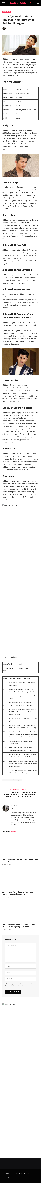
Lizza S (10, 28)
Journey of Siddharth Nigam (12, 780)
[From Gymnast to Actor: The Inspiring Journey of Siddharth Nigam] (20, 45)
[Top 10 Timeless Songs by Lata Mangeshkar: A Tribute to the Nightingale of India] (20, 911)
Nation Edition (31, 1174)
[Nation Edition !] (20, 3)
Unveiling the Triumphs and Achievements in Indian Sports (29, 794)
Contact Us (18, 1178)
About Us (10, 1178)
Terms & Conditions (29, 1178)
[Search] (38, 3)
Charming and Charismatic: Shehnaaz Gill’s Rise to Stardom (11, 794)
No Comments (30, 28)
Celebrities (6, 11)
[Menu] (3, 3)
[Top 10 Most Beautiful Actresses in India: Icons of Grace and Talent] (20, 846)
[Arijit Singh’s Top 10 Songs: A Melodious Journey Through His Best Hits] (20, 878)
